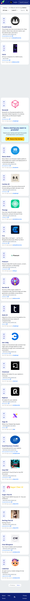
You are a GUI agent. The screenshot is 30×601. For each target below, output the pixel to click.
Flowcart (5, 262)
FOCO (4, 54)
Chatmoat (5, 372)
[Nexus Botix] (14, 150)
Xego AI (4, 422)
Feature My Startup (15, 139)
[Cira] (14, 229)
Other (4, 117)
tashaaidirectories (16, 38)
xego (14, 429)
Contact (24, 598)
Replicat (5, 398)
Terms (3, 598)
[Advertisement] (15, 81)
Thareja (4, 210)
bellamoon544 (15, 62)
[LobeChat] (14, 562)
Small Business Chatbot (10, 446)
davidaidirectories (17, 219)
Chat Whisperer (7, 545)
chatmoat (15, 381)
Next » (18, 585)
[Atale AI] (14, 308)
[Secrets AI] (14, 281)
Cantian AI (5, 184)
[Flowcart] (14, 255)
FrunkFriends (7, 27)
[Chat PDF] (15, 463)
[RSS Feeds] (14, 597)
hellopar (15, 271)
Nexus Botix (6, 157)
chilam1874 (15, 479)
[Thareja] (14, 203)
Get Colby (5, 343)
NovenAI (5, 110)
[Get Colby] (14, 336)
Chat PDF (5, 470)
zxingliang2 (15, 121)
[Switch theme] (11, 2)
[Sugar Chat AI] (15, 487)
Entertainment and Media (9, 425)
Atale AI (4, 315)
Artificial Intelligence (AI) (9, 34)
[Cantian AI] (14, 177)
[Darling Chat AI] (14, 514)
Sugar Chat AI (7, 495)
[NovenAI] (14, 103)
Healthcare (5, 58)
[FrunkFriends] (14, 20)
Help (9, 595)
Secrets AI (5, 287)
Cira (3, 236)
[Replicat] (14, 391)
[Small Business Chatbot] (15, 439)
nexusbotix (15, 167)
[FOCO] (15, 48)
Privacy (25, 595)
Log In (15, 2)
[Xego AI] (14, 415)
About (3, 595)
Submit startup (24, 2)
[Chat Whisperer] (14, 538)
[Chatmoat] (14, 365)
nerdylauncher (16, 405)
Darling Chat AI (7, 520)
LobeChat (5, 569)
